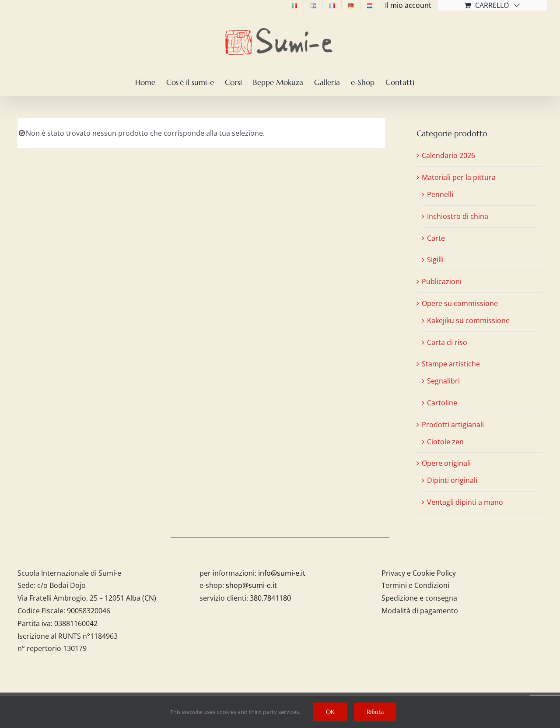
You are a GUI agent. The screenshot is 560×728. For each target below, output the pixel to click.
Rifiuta (375, 712)
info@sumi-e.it (281, 573)
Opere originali (446, 463)
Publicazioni (442, 281)
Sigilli (435, 259)
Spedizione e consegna (419, 598)
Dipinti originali (452, 480)
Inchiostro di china (457, 216)
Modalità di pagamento (420, 610)
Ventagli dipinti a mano (465, 502)
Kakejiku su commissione (468, 320)
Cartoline (442, 403)
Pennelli (440, 194)
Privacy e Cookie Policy (419, 573)
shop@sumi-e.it (251, 585)
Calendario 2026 (448, 155)
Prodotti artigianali (453, 424)
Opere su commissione (460, 303)
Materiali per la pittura (459, 177)
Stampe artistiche (451, 364)
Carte (436, 238)
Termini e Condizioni (415, 585)
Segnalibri (443, 381)
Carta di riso (447, 342)
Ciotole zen (445, 442)
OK (330, 712)
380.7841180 (270, 598)
